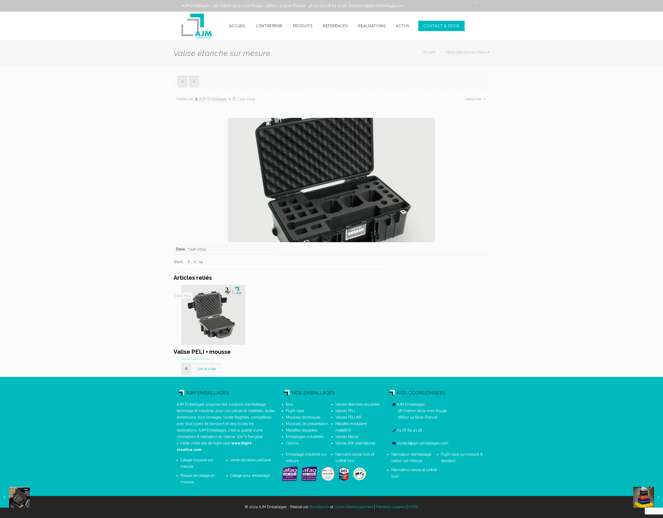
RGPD (413, 507)
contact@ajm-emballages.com (379, 6)
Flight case (295, 411)
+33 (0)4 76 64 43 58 (330, 6)
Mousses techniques (303, 417)
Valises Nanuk (346, 437)
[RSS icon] (479, 5)
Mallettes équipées (302, 430)
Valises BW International (355, 443)
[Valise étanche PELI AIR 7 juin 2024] (15, 497)
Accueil (429, 52)
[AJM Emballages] (196, 26)
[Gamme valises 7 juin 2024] (648, 497)
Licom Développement (353, 507)
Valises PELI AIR (348, 417)
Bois (289, 404)
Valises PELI (345, 411)
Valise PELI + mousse (202, 351)
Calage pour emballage (250, 475)
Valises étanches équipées (357, 404)
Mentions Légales (391, 507)
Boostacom (319, 507)
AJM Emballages (213, 99)
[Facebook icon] (474, 5)
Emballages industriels (305, 437)
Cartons (292, 443)
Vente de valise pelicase (250, 460)
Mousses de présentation (307, 424)
